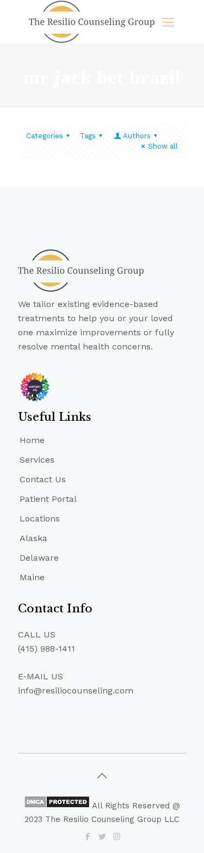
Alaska (33, 538)
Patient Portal (48, 499)
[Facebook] (87, 837)
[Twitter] (102, 837)
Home (32, 440)
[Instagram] (116, 837)
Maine (32, 577)
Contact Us (43, 479)
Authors (137, 136)
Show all (163, 146)
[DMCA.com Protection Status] (57, 806)
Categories (44, 136)
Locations (40, 518)
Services (37, 460)
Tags (88, 136)
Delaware (39, 558)
